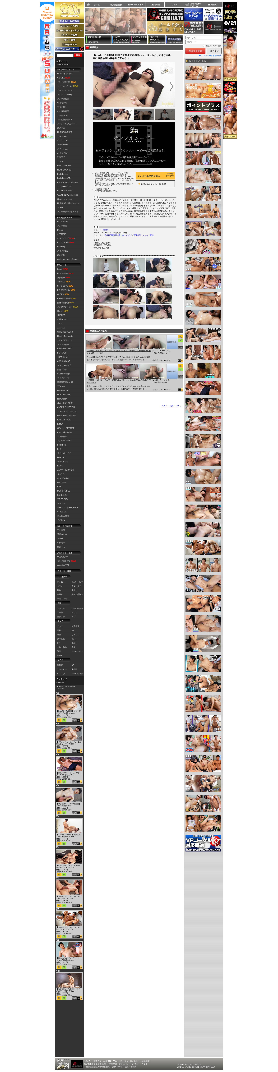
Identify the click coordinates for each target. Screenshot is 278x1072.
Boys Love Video (64, 349)
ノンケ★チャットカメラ (68, 212)
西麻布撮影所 (65, 303)
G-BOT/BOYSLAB (65, 332)
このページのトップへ (171, 406)
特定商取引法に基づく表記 (95, 1064)
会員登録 (107, 1061)
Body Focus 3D (64, 178)
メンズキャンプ (64, 365)
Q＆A (174, 4)
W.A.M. (64, 191)
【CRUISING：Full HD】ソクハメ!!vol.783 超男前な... (68, 959)
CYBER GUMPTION (66, 407)
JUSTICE (61, 315)
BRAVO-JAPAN (66, 298)
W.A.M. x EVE (67, 195)
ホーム (96, 4)
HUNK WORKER (64, 132)
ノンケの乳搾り (66, 82)
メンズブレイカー (67, 307)
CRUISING (62, 103)
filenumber (62, 399)
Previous (83, 23)
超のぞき (61, 128)
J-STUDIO (61, 234)
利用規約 (113, 1064)
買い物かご (212, 4)
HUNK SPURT (68, 203)
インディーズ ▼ (66, 238)
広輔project (62, 319)
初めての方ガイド (135, 4)
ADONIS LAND (63, 361)
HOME (87, 1061)
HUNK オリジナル (65, 74)
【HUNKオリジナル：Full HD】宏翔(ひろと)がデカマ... (68, 897)
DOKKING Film (63, 395)
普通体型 (137, 235)
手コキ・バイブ (125, 235)
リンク (145, 1064)
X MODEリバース (65, 90)
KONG (60, 466)
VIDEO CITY (62, 499)
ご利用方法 (155, 4)
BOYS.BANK (65, 273)
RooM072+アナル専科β (67, 182)
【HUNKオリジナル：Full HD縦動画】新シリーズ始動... (68, 743)
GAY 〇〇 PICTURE (65, 428)
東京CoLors (62, 461)
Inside (62, 269)
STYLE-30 (61, 512)
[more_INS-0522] (172, 342)
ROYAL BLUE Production (66, 415)
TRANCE (63, 282)
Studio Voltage (63, 374)
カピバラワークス (65, 340)
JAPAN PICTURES (65, 470)
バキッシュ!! (62, 149)
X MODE (61, 157)
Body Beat (61, 445)
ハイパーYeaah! (64, 186)
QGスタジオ (62, 557)
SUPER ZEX (62, 495)
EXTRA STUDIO (64, 420)
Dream (60, 230)
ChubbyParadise (64, 432)
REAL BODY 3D (64, 170)
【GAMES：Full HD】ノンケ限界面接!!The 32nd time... (68, 712)
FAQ (115, 1061)
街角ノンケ (62, 369)
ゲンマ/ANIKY (63, 478)
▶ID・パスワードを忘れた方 (210, 55)
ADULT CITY (62, 140)
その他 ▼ (61, 520)
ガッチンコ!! (62, 115)
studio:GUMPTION (65, 403)
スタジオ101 (62, 251)
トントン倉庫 (63, 344)
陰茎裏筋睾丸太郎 (65, 382)
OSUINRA (61, 482)
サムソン (61, 474)
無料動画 (145, 1061)
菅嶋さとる (62, 534)
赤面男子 (63, 277)
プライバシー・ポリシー (129, 1064)
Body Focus (62, 174)
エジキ (60, 323)
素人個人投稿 (63, 516)
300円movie (62, 145)
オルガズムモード (65, 94)
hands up (61, 247)
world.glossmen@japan (67, 259)
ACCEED (61, 328)
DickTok (60, 457)
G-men (62, 311)
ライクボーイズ (64, 453)
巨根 (152, 235)
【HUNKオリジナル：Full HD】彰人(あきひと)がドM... (68, 928)
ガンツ (60, 161)
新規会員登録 (116, 4)
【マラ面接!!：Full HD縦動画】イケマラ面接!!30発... (68, 805)
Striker (60, 207)
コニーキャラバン (67, 86)
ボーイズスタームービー (68, 507)
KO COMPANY (66, 290)
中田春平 (61, 543)
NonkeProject (63, 390)
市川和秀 (61, 530)
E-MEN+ (61, 424)
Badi (59, 487)
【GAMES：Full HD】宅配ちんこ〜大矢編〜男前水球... (68, 835)
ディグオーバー (64, 378)
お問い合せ (123, 1061)
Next (148, 23)
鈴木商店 (61, 255)
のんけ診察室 (63, 111)
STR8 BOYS (65, 286)
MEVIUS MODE (64, 166)
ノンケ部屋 (62, 226)
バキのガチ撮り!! (64, 120)
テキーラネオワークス (67, 411)
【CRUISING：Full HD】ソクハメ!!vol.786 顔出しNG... (68, 774)
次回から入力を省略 (214, 46)
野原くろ (61, 547)
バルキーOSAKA (64, 441)
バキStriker (62, 136)
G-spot (64, 199)
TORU (60, 538)
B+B (59, 449)
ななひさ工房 (63, 565)
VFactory (61, 386)
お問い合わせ (193, 4)
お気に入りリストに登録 (151, 184)
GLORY (63, 294)
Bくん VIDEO (65, 242)
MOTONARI (62, 222)
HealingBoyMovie (65, 336)
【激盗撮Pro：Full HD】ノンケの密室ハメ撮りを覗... (68, 990)
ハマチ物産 (62, 436)
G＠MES (63, 78)
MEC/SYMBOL (63, 491)
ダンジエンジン (66, 561)
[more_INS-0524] (172, 371)
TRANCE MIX (63, 357)
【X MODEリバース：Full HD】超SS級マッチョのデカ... (68, 866)
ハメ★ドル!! (62, 153)
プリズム (61, 503)
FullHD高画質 (111, 235)
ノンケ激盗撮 (63, 99)
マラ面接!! (61, 107)
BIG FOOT (61, 353)
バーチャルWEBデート (67, 124)
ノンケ (145, 235)
